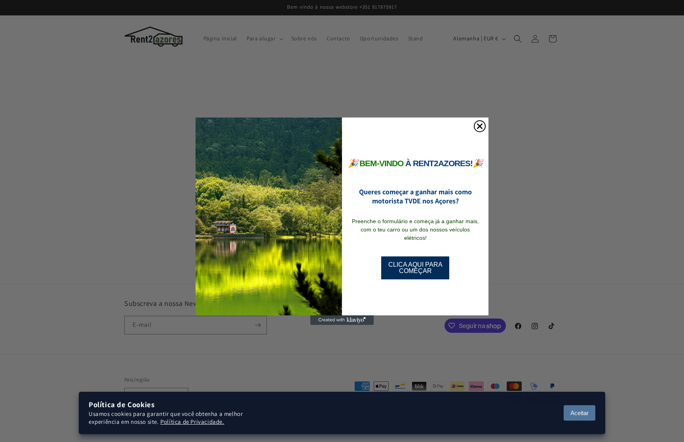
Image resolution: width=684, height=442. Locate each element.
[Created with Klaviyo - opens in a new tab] (342, 320)
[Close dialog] (479, 126)
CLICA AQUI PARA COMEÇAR (415, 267)
